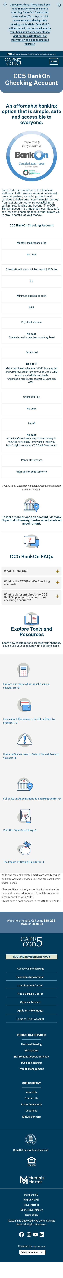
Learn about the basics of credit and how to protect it (29, 721)
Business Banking (31, 1063)
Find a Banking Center (30, 993)
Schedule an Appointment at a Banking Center (30, 798)
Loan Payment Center (30, 985)
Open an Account (30, 1002)
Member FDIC (31, 1195)
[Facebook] (22, 1235)
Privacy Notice (31, 1205)
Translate (41, 1247)
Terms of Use (31, 1215)
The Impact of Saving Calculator (22, 862)
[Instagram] (29, 1235)
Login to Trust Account (30, 1019)
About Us (31, 1092)
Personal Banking (31, 1044)
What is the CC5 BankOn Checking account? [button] (27, 583)
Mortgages (31, 1050)
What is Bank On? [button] (15, 571)
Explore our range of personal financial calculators (26, 686)
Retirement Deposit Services (31, 1057)
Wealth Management (31, 1069)
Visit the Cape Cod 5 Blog (18, 830)
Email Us (37, 923)
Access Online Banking (30, 968)
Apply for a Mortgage (30, 1010)
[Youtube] (35, 1235)
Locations (31, 1111)
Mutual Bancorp (31, 1117)
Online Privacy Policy (31, 1210)
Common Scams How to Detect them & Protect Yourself (31, 756)
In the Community (31, 1104)
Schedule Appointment (30, 977)
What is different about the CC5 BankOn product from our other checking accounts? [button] (25, 597)
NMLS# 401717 (31, 1200)
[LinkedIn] (42, 1235)
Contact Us (31, 1098)
